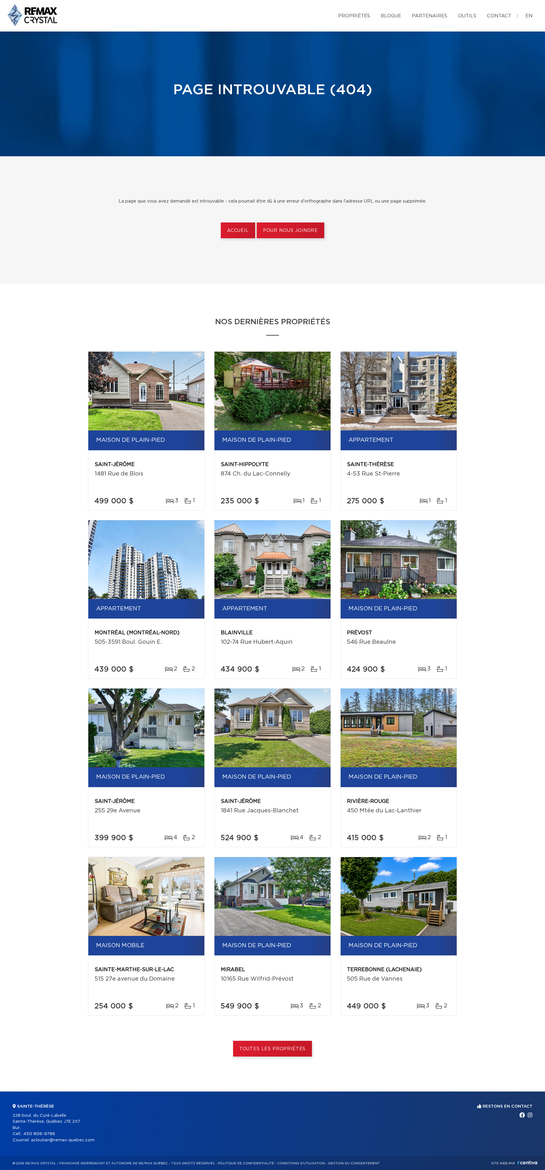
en (528, 16)
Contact (499, 16)
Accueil (238, 230)
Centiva (527, 1163)
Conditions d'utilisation (301, 1163)
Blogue (391, 16)
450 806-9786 (39, 1134)
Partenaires (429, 16)
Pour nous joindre (290, 230)
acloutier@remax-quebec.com (63, 1140)
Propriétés (354, 16)
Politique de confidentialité (246, 1163)
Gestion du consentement (354, 1163)
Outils (467, 16)
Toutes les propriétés (272, 1049)
